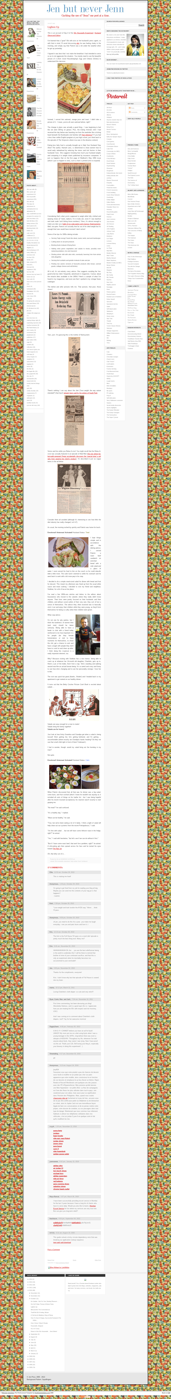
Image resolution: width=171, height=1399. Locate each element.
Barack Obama (111, 124)
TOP (168, 1393)
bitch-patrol (30, 226)
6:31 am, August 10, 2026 (65, 1233)
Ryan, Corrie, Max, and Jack (60, 999)
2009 (31, 1356)
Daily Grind (131, 158)
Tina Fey (109, 323)
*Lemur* (130, 168)
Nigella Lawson (111, 284)
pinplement (30, 335)
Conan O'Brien (111, 153)
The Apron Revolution (134, 271)
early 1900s (30, 252)
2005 (31, 1367)
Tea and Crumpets (133, 264)
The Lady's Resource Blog (136, 276)
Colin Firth (110, 149)
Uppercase (130, 322)
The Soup (131, 242)
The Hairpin (131, 235)
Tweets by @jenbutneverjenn (115, 73)
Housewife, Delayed (37, 1326)
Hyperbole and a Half (134, 206)
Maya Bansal (54, 1197)
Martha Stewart (111, 258)
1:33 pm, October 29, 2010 (69, 884)
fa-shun (29, 257)
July (32, 1339)
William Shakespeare (113, 333)
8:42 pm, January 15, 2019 (69, 1162)
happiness (30, 269)
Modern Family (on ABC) (114, 263)
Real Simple (131, 315)
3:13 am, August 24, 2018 (69, 1065)
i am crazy (30, 296)
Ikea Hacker (131, 301)
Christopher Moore (112, 146)
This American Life (133, 245)
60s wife (29, 201)
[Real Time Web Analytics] (85, 1398)
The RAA (130, 178)
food (28, 264)
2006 (31, 1364)
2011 (31, 1287)
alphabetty (30, 211)
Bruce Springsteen (112, 134)
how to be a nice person (34, 281)
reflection (29, 347)
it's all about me (31, 308)
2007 (31, 1362)
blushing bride (31, 228)
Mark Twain (110, 255)
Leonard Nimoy (111, 243)
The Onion (131, 240)
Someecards (131, 223)
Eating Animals (111, 173)
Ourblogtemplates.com (42, 1393)
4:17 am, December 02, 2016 (69, 1054)
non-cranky (30, 330)
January (33, 1353)
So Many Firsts (38, 98)
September (34, 1334)
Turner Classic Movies (113, 326)
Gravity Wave (132, 166)
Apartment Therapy (133, 290)
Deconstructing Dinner (134, 334)
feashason (53, 1219)
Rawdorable (131, 313)
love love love (31, 318)
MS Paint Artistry (32, 327)
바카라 (52, 1233)
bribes (29, 230)
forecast (29, 267)
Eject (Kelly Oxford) (134, 204)
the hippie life (31, 371)
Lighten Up (53, 27)
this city (29, 376)
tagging (29, 364)
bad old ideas (31, 221)
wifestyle (29, 398)
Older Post (98, 1260)
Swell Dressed (132, 173)
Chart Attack (131, 331)
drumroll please (31, 250)
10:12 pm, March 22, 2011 (65, 988)
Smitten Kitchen (132, 320)
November (34, 1296)
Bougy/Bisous (132, 153)
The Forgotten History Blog (136, 273)
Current (130, 199)
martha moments (32, 325)
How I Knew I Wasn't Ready (39, 1323)
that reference (87, 135)
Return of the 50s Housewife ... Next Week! (44, 1331)
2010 (31, 1290)
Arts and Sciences (133, 149)
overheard (30, 332)
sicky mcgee (31, 357)
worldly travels (31, 403)
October (33, 1298)
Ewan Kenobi (132, 161)
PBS (139, 341)
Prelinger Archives (133, 261)
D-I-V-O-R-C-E (31, 240)
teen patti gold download (62, 1242)
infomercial (30, 306)
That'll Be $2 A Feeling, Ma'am (40, 1312)
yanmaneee (54, 1162)
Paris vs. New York (133, 310)
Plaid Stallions (132, 259)
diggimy (29, 247)
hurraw (29, 293)
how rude (29, 279)
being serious (31, 223)
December (34, 1293)
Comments (133, 112)
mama (52, 988)
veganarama (30, 393)
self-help (29, 354)
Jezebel (130, 208)
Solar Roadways (133, 343)
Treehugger (131, 346)
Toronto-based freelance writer (89, 1283)
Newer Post (51, 1260)
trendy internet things (33, 383)
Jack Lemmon (111, 219)
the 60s (29, 369)
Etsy (129, 298)
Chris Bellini (131, 156)
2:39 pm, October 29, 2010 (64, 903)
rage (28, 342)
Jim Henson (110, 224)
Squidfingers (46, 1379)
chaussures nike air (60, 1098)
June (32, 1342)
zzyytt (52, 1126)
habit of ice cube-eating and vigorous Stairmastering (81, 224)
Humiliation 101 (31, 291)
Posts (132, 108)
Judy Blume (110, 233)
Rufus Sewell (111, 299)
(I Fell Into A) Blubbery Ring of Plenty (42, 1315)
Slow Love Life (132, 221)
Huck (28, 286)
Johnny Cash (111, 231)
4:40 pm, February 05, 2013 (70, 1027)
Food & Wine (131, 300)
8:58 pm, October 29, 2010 (69, 918)
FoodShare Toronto (133, 339)
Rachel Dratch (111, 294)
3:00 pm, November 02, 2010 (64, 968)
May (32, 1345)
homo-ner (30, 276)
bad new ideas (31, 218)
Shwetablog (54, 1054)
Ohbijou (130, 170)
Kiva (136, 341)
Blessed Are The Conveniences (40, 1309)
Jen (51, 968)
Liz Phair (109, 248)
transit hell (30, 381)
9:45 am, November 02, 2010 (64, 946)
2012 (31, 1285)
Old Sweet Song (132, 308)
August (33, 1337)
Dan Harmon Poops (134, 201)
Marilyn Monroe (111, 253)
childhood (30, 235)
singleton (29, 359)
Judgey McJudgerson (33, 313)
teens (28, 366)
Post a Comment (54, 1250)
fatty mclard (30, 262)
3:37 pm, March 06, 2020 (70, 1197)
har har (29, 272)
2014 (31, 1279)
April (32, 1348)
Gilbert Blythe (111, 202)
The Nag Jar (57, 849)
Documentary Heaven (134, 336)
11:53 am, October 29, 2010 (64, 872)
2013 (31, 1282)
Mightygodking (132, 213)
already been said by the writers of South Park (80, 393)
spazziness (30, 361)
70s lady (29, 204)
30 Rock (109, 107)
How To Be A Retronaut (135, 256)
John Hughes (111, 229)
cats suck (30, 233)
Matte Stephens (111, 260)
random (29, 344)
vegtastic (29, 395)
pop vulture (30, 340)
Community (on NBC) (113, 151)
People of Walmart (133, 218)
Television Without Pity (134, 228)
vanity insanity (31, 390)
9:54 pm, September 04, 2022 (69, 1219)
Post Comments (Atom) (62, 1262)
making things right (32, 320)
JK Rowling (110, 226)
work (28, 400)
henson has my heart (33, 274)
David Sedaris (111, 163)
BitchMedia (131, 196)
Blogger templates (8, 1393)
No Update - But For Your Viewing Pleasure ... (44, 1301)
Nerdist (130, 216)
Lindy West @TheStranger (136, 211)
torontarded (30, 378)
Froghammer (132, 163)
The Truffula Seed (133, 185)
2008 (31, 1359)
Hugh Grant (110, 214)
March (33, 1350)
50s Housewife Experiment (83, 33)
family (28, 259)
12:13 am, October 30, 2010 (64, 932)
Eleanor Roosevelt (112, 180)
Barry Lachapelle (133, 151)
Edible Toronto (132, 296)
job (28, 310)
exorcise (29, 255)
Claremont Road (132, 294)
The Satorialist (132, 317)
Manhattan (132, 305)
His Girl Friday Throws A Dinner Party (42, 1304)
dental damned (31, 245)
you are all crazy (32, 405)
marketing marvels (32, 323)
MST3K (109, 267)
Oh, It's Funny (35, 1328)
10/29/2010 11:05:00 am (67, 859)
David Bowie (110, 161)
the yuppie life (31, 373)
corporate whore (32, 238)
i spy (28, 298)
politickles (30, 337)
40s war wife (30, 189)
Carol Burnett (111, 144)
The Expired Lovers (134, 175)
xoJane (130, 247)
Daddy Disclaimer (32, 243)
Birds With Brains (133, 194)
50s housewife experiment (62, 861)
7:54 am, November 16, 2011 (82, 999)
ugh (28, 388)
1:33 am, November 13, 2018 (66, 1126)
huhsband (30, 289)
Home (74, 1260)
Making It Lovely (132, 303)
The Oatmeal (132, 238)
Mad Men (109, 250)
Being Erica (110, 127)
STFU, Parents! (132, 225)
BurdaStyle (131, 292)
